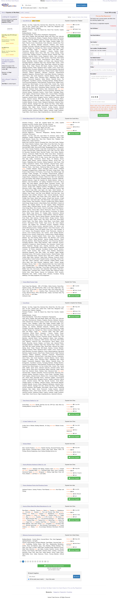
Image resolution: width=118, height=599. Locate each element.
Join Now (8, 0)
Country (78, 17)
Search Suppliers (81, 5)
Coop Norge (26, 303)
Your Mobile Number (95, 57)
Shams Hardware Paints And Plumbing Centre (35, 485)
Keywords (54, 0)
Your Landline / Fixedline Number (98, 48)
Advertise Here (10, 29)
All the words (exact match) (29, 8)
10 (45, 561)
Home (3, 12)
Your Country (93, 42)
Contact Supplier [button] (74, 36)
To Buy (92, 67)
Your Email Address (95, 35)
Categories (48, 0)
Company (74, 17)
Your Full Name (94, 28)
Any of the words (43, 8)
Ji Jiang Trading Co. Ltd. (29, 421)
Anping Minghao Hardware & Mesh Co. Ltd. (34, 464)
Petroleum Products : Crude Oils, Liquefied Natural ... (9, 38)
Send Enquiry (104, 115)
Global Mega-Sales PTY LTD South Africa (34, 118)
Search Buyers (15, 0)
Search (77, 576)
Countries (60, 0)
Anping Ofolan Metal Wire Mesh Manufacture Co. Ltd (37, 506)
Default (85, 17)
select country (24, 12)
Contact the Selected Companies (55, 565)
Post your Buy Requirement (110, 0)
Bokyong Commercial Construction (32, 535)
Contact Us (55, 588)
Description (93, 73)
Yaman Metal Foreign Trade (30, 282)
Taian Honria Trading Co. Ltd (30, 400)
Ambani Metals (27, 443)
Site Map (48, 588)
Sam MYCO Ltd (27, 20)
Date (82, 17)
